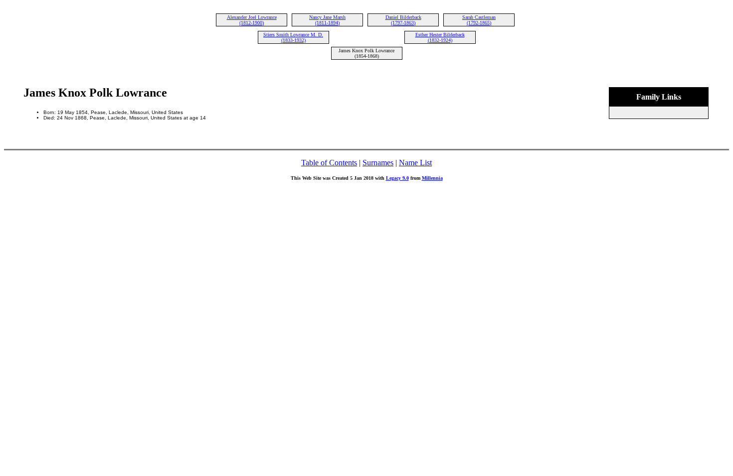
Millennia (432, 178)
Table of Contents (329, 162)
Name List (415, 162)
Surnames (378, 162)
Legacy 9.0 (397, 178)
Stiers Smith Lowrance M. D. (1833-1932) (293, 37)
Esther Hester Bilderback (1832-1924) (440, 37)
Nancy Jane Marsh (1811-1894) (327, 19)
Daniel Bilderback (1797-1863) (403, 19)
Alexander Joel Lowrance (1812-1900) (252, 19)
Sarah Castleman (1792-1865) (479, 19)
